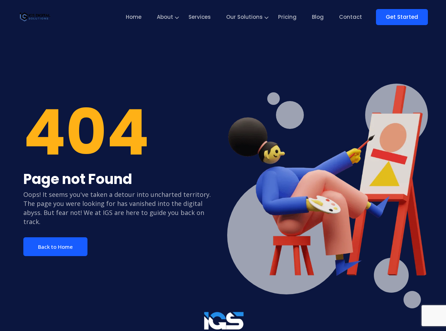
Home (133, 17)
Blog (318, 17)
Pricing (287, 17)
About (165, 17)
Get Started (402, 17)
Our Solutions (244, 17)
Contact (350, 17)
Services (200, 17)
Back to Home (55, 246)
